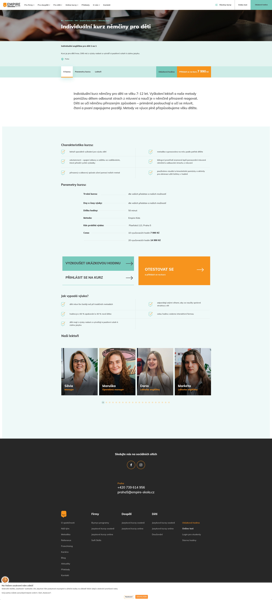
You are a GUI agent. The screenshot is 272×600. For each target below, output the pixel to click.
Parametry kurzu (83, 72)
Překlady (86, 5)
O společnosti (68, 523)
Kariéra (64, 552)
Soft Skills (96, 540)
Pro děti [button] (57, 5)
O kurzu (67, 72)
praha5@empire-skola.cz (136, 492)
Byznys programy (100, 523)
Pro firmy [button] (28, 5)
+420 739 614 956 (131, 487)
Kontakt (106, 5)
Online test (242, 5)
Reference (66, 540)
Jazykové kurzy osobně (102, 529)
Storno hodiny (189, 540)
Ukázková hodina (261, 5)
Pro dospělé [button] (43, 5)
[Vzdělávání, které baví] (62, 21)
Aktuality (65, 564)
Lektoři (98, 72)
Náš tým (65, 529)
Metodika (65, 535)
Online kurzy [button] (71, 5)
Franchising (67, 546)
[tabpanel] (79, 371)
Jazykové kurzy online (102, 535)
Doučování (157, 535)
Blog (63, 558)
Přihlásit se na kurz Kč (194, 71)
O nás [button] (95, 5)
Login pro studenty (191, 535)
